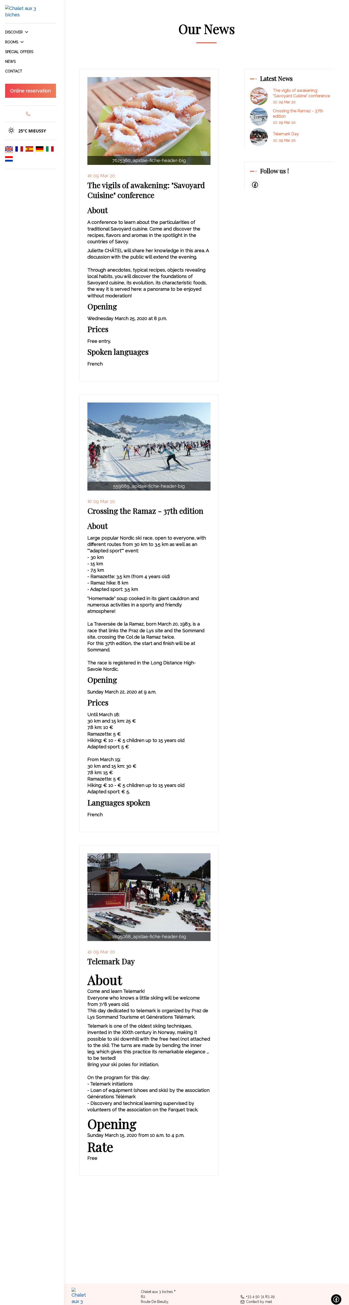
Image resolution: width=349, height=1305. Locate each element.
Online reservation (30, 90)
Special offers (19, 52)
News (10, 61)
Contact (13, 71)
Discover (14, 32)
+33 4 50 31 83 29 (260, 1297)
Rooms (12, 42)
